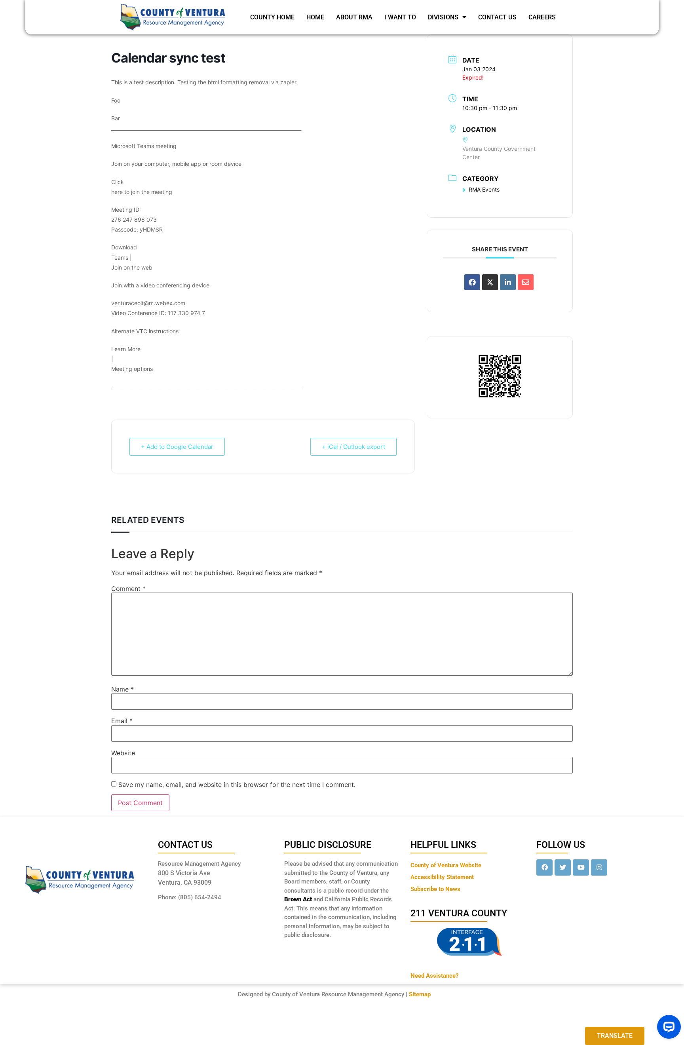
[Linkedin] (508, 282)
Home (315, 17)
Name (122, 689)
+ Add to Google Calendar (177, 446)
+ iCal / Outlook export (353, 446)
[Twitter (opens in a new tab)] (563, 867)
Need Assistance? (434, 975)
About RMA (354, 17)
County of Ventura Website (445, 865)
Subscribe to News (435, 889)
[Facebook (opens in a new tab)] (544, 867)
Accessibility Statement (442, 877)
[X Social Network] (490, 282)
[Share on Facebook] (472, 282)
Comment (128, 588)
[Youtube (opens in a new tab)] (581, 867)
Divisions (443, 17)
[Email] (526, 282)
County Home (272, 17)
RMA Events (484, 189)
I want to (400, 17)
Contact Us (497, 17)
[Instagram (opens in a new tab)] (599, 867)
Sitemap (420, 994)
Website (123, 753)
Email (122, 721)
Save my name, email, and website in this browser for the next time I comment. (236, 784)
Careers (542, 17)
